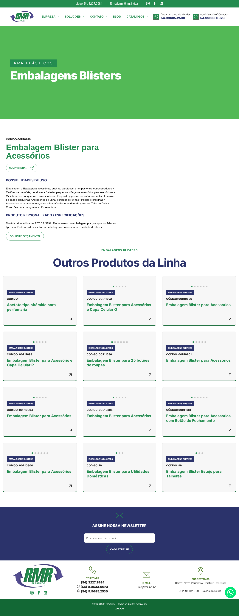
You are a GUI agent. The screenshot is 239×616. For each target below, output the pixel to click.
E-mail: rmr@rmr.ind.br (124, 3)
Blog (117, 16)
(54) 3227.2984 (92, 582)
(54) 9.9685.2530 (94, 591)
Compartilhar (18, 168)
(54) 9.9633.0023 (94, 587)
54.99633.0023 (212, 18)
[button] (50, 16)
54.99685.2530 (173, 18)
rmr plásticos (33, 63)
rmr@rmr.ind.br (146, 587)
